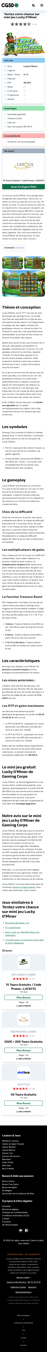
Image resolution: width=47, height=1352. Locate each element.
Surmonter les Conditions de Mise (18, 1193)
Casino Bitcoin (8, 1150)
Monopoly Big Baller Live (17, 923)
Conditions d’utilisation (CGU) (15, 1215)
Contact (5, 1218)
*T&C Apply (23, 992)
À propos (6, 1221)
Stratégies (7, 1190)
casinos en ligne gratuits (23, 887)
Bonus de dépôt (9, 1187)
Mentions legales (23, 1315)
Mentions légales (10, 1209)
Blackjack (6, 1159)
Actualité (6, 1206)
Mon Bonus (24, 997)
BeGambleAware (23, 1292)
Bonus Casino (8, 1181)
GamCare (32, 1287)
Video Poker (8, 1162)
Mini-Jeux (6, 1165)
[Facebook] (26, 1230)
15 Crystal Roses (13, 927)
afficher (20, 248)
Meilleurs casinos (10, 1140)
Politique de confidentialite (23, 1323)
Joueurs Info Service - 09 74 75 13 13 (23, 1282)
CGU (23, 1330)
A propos (23, 1345)
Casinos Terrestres (11, 1156)
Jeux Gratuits (8, 1168)
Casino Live (7, 1153)
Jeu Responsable (10, 1224)
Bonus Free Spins (10, 1184)
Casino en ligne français (13, 1144)
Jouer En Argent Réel (23, 186)
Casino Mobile (9, 1147)
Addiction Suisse (18, 1287)
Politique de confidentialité (15, 1212)
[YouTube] (20, 1230)
